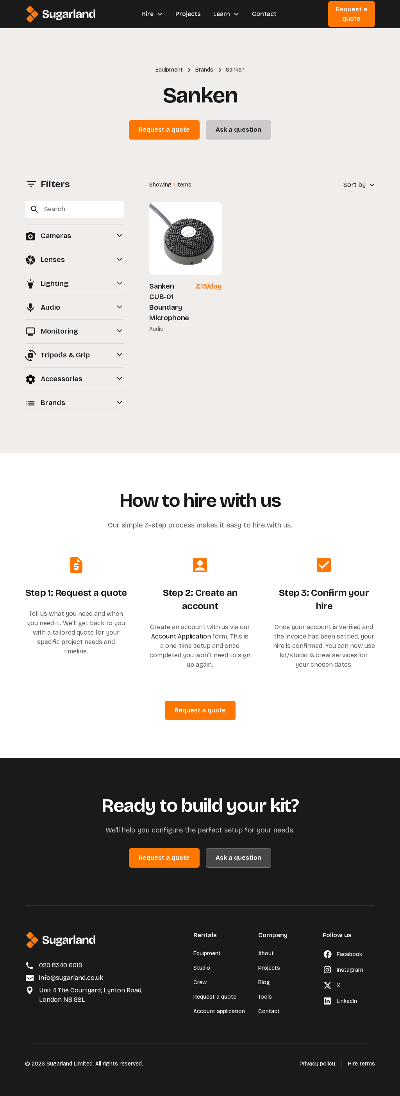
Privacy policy (317, 1063)
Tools (265, 997)
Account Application (181, 636)
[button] (152, 14)
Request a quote (351, 13)
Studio (201, 968)
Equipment (207, 953)
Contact (264, 14)
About (266, 953)
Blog (264, 982)
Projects (188, 14)
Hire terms (361, 1063)
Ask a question (238, 129)
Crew (200, 982)
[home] (60, 14)
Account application (219, 1011)
